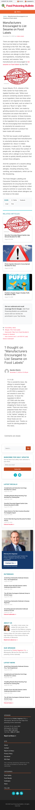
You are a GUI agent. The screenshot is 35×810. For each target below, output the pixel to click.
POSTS (21, 1)
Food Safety (8, 327)
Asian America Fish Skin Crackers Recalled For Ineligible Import (16, 511)
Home (5, 16)
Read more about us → (11, 640)
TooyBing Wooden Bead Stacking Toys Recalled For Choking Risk (15, 496)
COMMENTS (30, 1)
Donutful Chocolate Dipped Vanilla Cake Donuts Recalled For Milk (16, 504)
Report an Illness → (10, 736)
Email (6, 204)
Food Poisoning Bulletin (20, 5)
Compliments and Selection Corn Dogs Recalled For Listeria (15, 488)
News (14, 327)
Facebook (22, 200)
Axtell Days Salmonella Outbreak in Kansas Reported (16, 601)
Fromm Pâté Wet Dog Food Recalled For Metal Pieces (17, 519)
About (6, 745)
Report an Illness (9, 751)
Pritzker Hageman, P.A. (19, 650)
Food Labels (16, 330)
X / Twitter (14, 200)
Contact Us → (10, 563)
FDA (11, 330)
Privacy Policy (8, 753)
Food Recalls (8, 778)
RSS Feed (7, 759)
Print (12, 204)
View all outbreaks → (10, 614)
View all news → (8, 703)
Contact (6, 748)
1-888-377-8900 (15, 732)
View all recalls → (9, 524)
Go (28, 448)
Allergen (7, 330)
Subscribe (17, 469)
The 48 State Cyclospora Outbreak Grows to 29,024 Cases (17, 594)
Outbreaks (7, 781)
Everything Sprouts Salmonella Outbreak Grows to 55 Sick (16, 609)
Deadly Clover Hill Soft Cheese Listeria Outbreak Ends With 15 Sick (15, 586)
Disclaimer (7, 756)
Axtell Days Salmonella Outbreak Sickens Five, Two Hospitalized (16, 578)
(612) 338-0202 (13, 730)
